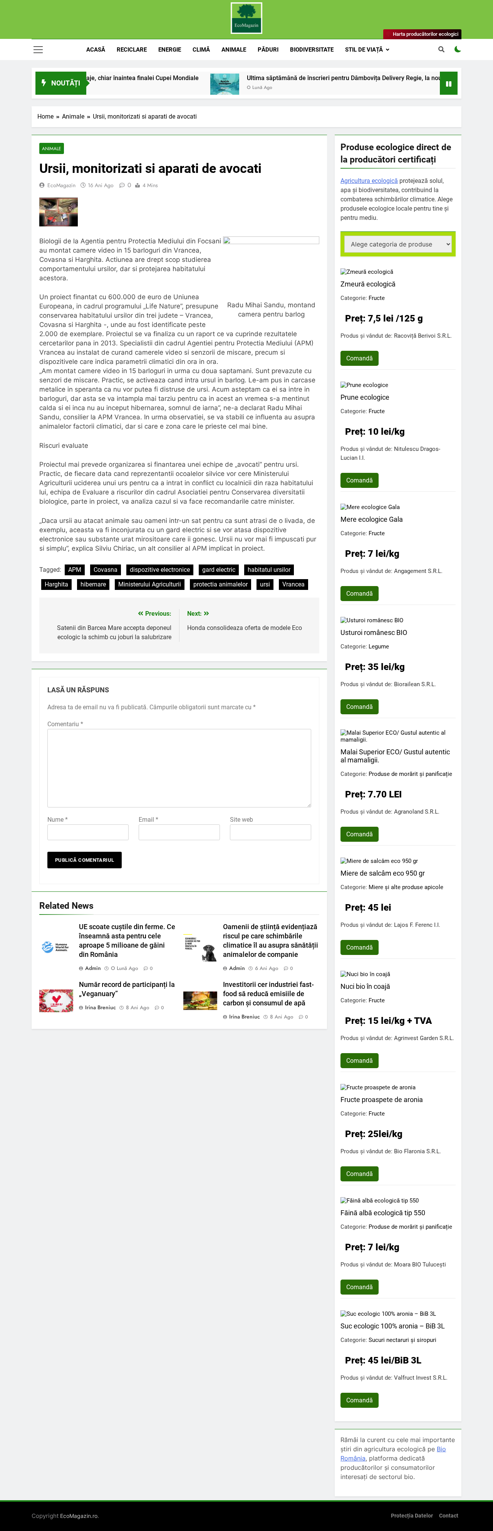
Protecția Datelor (412, 1516)
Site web (241, 819)
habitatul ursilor (269, 569)
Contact (448, 1516)
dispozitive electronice (160, 569)
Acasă (95, 49)
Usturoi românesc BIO (373, 632)
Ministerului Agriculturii (149, 584)
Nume (57, 819)
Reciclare (132, 49)
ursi (265, 584)
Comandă (359, 358)
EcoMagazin (61, 185)
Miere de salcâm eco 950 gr (382, 873)
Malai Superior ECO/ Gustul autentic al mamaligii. (395, 756)
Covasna (105, 569)
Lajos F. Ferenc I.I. (417, 924)
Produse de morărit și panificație (410, 774)
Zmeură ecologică (368, 284)
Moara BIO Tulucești (420, 1264)
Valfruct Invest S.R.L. (421, 1377)
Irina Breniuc (100, 1007)
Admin (93, 968)
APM (74, 569)
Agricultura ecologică (369, 180)
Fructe (377, 298)
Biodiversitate (312, 49)
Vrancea (293, 584)
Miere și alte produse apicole (406, 887)
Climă (201, 49)
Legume (379, 646)
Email (148, 819)
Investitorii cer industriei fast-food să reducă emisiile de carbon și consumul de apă (268, 994)
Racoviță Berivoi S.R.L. (423, 335)
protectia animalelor (220, 584)
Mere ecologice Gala (371, 519)
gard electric (218, 569)
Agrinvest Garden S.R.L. (424, 1038)
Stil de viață (364, 49)
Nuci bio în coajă (365, 986)
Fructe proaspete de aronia (381, 1099)
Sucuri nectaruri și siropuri (402, 1340)
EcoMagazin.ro (78, 1516)
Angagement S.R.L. (418, 571)
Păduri (268, 49)
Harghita (56, 584)
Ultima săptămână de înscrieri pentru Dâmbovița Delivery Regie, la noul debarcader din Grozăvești (346, 78)
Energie (169, 49)
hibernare (93, 584)
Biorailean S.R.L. (415, 684)
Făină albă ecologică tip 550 (382, 1213)
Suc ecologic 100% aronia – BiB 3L (392, 1326)
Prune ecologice (364, 397)
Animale (233, 49)
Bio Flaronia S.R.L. (417, 1151)
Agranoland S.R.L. (416, 811)
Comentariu (65, 724)
